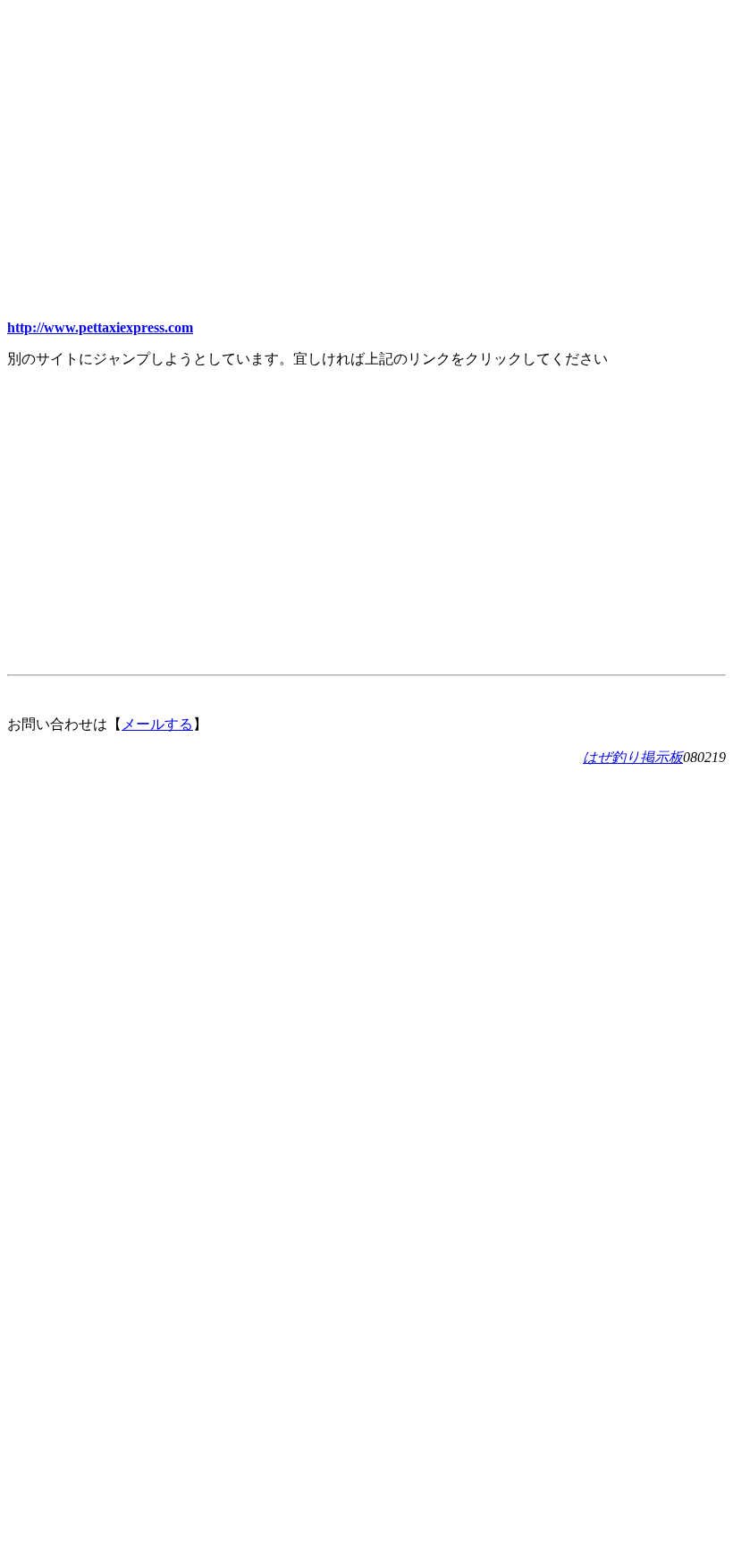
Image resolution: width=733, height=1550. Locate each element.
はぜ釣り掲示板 (633, 757)
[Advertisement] (366, 132)
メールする (157, 724)
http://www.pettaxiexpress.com (100, 327)
